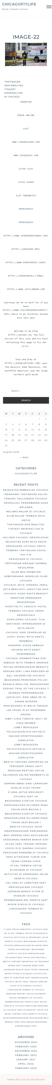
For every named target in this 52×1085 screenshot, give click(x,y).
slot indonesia (26, 195)
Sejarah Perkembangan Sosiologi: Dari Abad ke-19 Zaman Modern (26, 697)
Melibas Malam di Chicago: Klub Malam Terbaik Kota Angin (26, 515)
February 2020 (26, 1068)
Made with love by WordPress (26, 1079)
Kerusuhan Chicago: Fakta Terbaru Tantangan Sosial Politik (26, 550)
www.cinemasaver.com (26, 142)
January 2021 (26, 1059)
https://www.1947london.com (26, 289)
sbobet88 (26, 102)
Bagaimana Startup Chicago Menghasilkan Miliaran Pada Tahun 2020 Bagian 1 (26, 818)
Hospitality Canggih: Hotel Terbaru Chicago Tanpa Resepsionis (26, 610)
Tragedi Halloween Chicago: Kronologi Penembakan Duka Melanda (26, 503)
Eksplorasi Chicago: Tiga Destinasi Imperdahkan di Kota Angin (26, 623)
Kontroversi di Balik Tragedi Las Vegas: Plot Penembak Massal (26, 710)
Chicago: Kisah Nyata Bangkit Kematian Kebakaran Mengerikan (26, 598)
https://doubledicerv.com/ (23, 363)
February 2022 (26, 1055)
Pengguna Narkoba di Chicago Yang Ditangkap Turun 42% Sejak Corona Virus (26, 857)
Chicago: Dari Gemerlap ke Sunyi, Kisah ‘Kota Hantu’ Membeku (26, 636)
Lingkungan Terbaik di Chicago (26, 990)
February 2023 (26, 1046)
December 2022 (26, 1051)
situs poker (26, 182)
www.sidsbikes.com (26, 155)
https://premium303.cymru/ (26, 276)
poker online (26, 115)
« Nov (25, 457)
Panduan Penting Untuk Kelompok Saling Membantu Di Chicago (26, 775)
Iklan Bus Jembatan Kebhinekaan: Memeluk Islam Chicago (26, 576)
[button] (49, 7)
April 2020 (26, 1064)
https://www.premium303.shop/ (26, 262)
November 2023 (26, 1042)
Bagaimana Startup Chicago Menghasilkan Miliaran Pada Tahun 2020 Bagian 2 (26, 805)
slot (26, 128)
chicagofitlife (26, 473)
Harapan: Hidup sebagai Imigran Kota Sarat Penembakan (26, 649)
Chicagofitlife (19, 4)
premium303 (26, 209)
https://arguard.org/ (26, 249)
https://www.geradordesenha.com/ (26, 236)
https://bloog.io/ (20, 335)
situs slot (26, 169)
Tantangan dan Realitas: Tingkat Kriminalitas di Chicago (14, 89)
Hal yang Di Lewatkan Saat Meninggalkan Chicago (26, 978)
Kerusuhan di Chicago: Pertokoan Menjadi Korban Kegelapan (26, 563)
